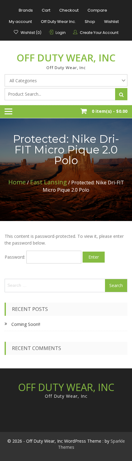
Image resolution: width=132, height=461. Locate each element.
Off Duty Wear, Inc (66, 57)
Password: (15, 257)
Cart (46, 10)
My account (20, 21)
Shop (90, 21)
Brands (26, 10)
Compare (97, 10)
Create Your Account (99, 32)
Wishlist (111, 21)
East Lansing (48, 182)
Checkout (69, 10)
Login (61, 32)
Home (17, 182)
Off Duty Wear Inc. (58, 21)
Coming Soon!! (25, 324)
